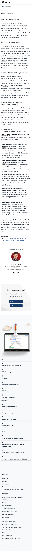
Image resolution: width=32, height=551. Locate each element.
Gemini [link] (3, 61)
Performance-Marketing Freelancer (13, 452)
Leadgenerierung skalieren (10, 413)
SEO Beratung (6, 372)
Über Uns (5, 478)
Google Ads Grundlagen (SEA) (11, 538)
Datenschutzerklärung (8, 487)
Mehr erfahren (15, 275)
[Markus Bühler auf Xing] (18, 272)
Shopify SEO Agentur (8, 397)
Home (4, 6)
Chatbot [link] (25, 26)
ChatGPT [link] (18, 28)
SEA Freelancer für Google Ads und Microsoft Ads (13, 445)
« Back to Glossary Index (6, 245)
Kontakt (4, 481)
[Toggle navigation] (29, 2)
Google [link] (16, 53)
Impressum (5, 484)
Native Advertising (7, 425)
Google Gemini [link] (5, 23)
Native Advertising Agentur (10, 432)
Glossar (4, 533)
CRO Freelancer (6, 505)
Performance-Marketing (9, 406)
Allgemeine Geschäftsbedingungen (12, 489)
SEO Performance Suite (9, 521)
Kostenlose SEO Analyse (9, 524)
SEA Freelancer (6, 503)
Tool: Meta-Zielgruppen (9, 530)
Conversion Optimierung (9, 419)
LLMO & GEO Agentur (8, 514)
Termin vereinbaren (17, 305)
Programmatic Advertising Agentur (13, 438)
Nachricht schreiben (17, 301)
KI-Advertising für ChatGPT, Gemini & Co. (14, 459)
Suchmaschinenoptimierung (10, 384)
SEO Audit (5, 378)
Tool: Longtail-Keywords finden (11, 527)
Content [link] (14, 190)
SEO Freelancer (7, 391)
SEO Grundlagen (7, 535)
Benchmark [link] (14, 115)
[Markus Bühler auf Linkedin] (14, 272)
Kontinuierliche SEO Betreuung (11, 365)
